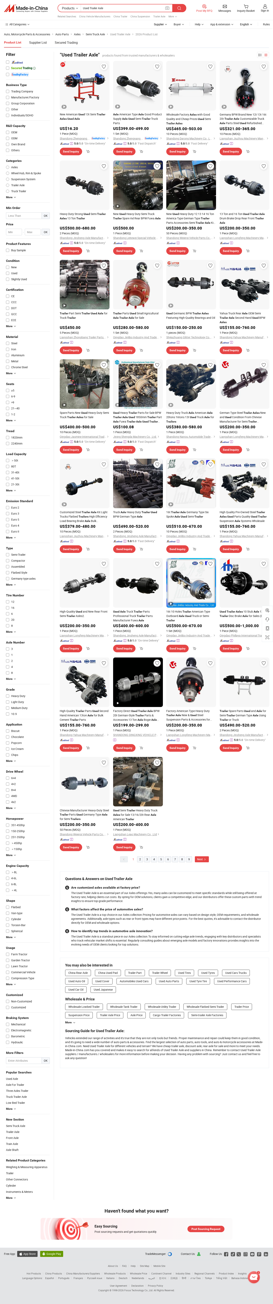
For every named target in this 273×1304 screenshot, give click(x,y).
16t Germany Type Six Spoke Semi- (187, 514)
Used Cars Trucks (236, 973)
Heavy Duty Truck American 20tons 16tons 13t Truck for (190, 417)
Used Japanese (103, 989)
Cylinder (11, 1185)
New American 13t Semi (82, 116)
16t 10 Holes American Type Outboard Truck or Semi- (188, 616)
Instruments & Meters (19, 1192)
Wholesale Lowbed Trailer (84, 1007)
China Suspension (140, 16)
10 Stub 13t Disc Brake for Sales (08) (242, 614)
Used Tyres (208, 973)
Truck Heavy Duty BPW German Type (135, 514)
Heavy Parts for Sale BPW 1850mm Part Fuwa (137, 417)
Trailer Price (241, 1007)
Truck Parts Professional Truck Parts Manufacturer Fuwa (133, 616)
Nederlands (138, 1278)
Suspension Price (79, 1015)
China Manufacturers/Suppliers (83, 1273)
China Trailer (120, 16)
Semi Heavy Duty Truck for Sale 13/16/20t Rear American (135, 814)
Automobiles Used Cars (134, 981)
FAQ (124, 1265)
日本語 (174, 1278)
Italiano (110, 1278)
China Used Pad (108, 973)
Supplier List (38, 42)
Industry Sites (183, 1273)
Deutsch (123, 1278)
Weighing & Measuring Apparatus (26, 1167)
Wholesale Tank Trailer (123, 1007)
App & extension (220, 24)
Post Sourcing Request (205, 1229)
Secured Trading (66, 42)
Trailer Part (135, 973)
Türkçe (208, 1278)
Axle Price (136, 1015)
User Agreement (118, 1285)
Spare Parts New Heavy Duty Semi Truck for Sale (84, 415)
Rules (266, 24)
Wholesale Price (138, 1273)
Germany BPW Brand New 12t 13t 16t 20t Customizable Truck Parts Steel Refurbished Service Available (243, 119)
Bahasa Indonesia (241, 1278)
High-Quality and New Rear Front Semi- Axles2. (84, 614)
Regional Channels (204, 1273)
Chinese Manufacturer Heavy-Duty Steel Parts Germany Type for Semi (84, 814)
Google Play (51, 1254)
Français (78, 1278)
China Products (53, 1273)
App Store (27, 1254)
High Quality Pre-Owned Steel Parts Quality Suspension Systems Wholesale (243, 516)
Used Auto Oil (76, 981)
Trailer (10, 1173)
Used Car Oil (75, 989)
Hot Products (34, 1273)
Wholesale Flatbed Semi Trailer (205, 1007)
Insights (242, 1273)
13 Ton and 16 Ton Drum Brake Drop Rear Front (242, 218)
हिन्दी (184, 1278)
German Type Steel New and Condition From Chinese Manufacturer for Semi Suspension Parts (243, 417)
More (68, 1022)
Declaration (137, 1285)
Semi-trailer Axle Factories (207, 1015)
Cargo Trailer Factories (167, 1015)
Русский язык (94, 1278)
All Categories (17, 24)
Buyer (177, 24)
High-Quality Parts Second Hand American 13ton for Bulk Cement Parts (84, 715)
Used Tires (184, 973)
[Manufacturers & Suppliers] (26, 8)
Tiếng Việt (221, 1278)
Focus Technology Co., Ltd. (139, 1290)
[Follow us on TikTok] (233, 1254)
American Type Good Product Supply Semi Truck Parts (137, 118)
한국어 (162, 1278)
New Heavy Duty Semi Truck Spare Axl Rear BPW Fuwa (137, 216)
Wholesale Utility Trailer (162, 1007)
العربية (151, 1278)
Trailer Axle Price (110, 1015)
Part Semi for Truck (84, 315)
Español (49, 1278)
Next (200, 859)
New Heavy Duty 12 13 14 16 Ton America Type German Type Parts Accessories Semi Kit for (190, 218)
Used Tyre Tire (198, 981)
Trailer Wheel (160, 973)
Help (197, 24)
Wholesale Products (115, 1273)
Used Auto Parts (169, 981)
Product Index (226, 1273)
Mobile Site (159, 1265)
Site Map (144, 1265)
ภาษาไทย (195, 1278)
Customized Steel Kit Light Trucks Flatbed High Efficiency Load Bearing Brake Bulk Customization (84, 516)
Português (63, 1278)
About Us (113, 1265)
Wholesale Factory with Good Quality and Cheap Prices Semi (188, 119)
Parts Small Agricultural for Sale (135, 315)
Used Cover (102, 981)
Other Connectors (17, 1179)
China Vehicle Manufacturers (94, 16)
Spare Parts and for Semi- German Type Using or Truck (243, 715)
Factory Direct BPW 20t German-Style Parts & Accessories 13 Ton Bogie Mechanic (136, 715)
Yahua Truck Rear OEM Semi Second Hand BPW (242, 317)
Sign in (265, 10)
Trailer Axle (159, 16)
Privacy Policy (155, 1285)
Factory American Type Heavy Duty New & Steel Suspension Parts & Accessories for (188, 715)
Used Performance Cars (232, 981)
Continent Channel (161, 1273)
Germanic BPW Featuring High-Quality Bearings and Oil (190, 315)
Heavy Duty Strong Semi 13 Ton (83, 216)
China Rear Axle (78, 973)
